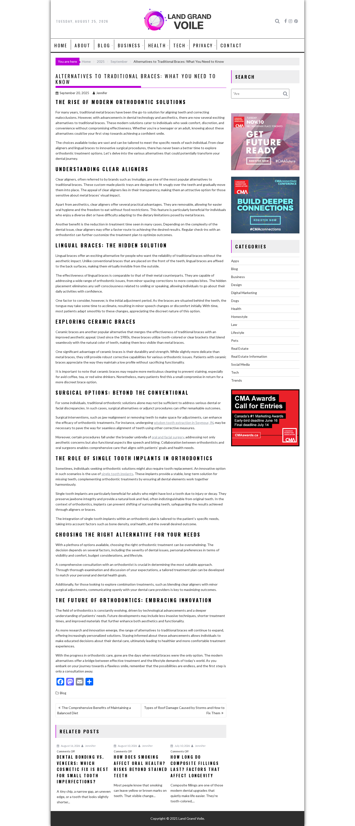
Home (60, 45)
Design (236, 285)
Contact (231, 45)
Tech (179, 45)
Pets (234, 340)
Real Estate (239, 348)
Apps (235, 261)
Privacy (203, 45)
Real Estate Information (249, 356)
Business (129, 45)
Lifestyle (237, 332)
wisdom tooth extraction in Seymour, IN (183, 422)
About (82, 45)
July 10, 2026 (182, 745)
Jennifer (101, 93)
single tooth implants (117, 474)
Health (157, 45)
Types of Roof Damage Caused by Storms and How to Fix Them (184, 710)
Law (234, 324)
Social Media (240, 364)
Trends (236, 380)
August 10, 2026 (127, 745)
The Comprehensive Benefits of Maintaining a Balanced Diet (94, 710)
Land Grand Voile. (191, 818)
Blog (104, 45)
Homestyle (239, 317)
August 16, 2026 (70, 745)
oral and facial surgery (168, 437)
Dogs (235, 301)
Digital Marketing (244, 293)
